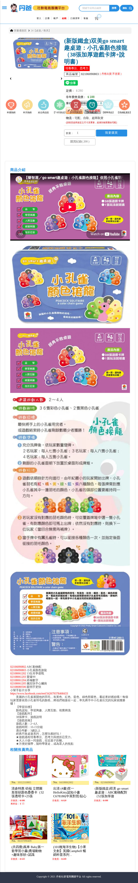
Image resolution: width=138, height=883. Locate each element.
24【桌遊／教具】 (41, 30)
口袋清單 (75, 18)
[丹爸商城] (38, 5)
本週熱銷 (11, 112)
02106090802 (18, 666)
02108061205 (18, 683)
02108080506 (18, 686)
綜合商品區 (43, 112)
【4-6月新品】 (76, 112)
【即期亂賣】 (92, 112)
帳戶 (56, 18)
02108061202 (18, 673)
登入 (39, 18)
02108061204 (18, 680)
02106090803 (18, 670)
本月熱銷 (27, 112)
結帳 (64, 18)
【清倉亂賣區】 (124, 112)
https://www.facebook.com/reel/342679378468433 (39, 693)
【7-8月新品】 (59, 112)
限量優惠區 (20, 30)
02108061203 (18, 676)
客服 (86, 18)
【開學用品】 (108, 112)
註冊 (47, 18)
